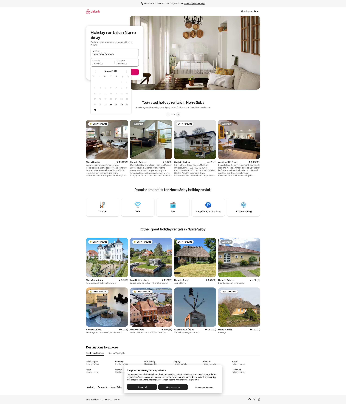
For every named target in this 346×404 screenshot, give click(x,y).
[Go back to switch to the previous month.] (95, 71)
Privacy (108, 399)
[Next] (178, 114)
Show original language (194, 3)
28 (116, 104)
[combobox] (114, 54)
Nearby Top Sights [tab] (116, 353)
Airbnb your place (249, 11)
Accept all (142, 387)
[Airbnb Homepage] (93, 11)
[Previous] (168, 114)
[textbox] (102, 63)
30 (127, 104)
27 (111, 104)
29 (121, 104)
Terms (117, 399)
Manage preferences (204, 387)
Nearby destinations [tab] (95, 353)
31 (95, 110)
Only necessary (173, 387)
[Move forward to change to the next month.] (126, 71)
